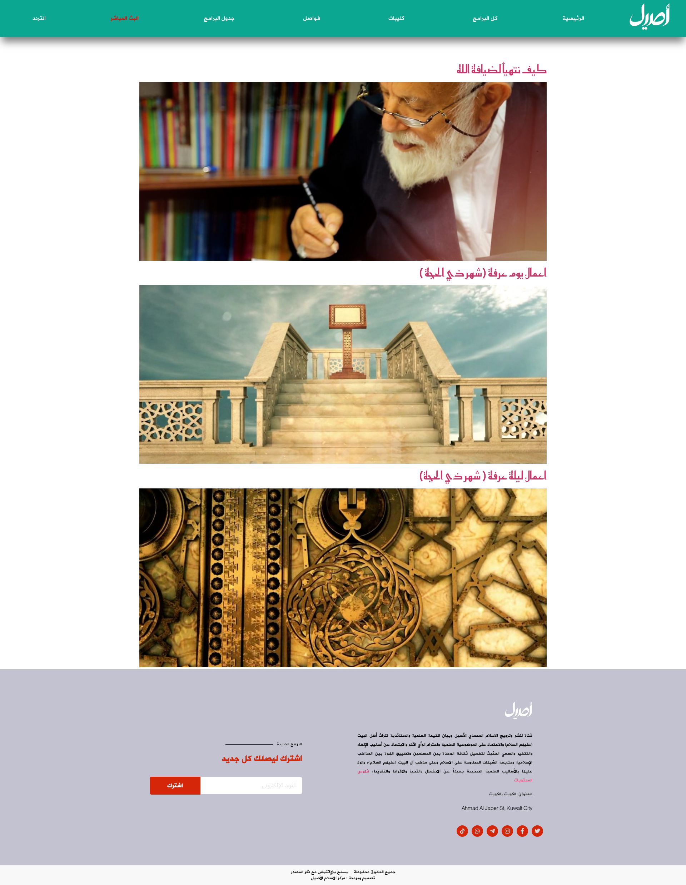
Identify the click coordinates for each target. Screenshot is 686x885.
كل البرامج (485, 18)
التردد (39, 18)
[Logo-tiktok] (462, 831)
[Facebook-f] (522, 831)
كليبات (396, 18)
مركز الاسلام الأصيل (328, 878)
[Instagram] (507, 831)
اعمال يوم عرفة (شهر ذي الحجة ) (483, 272)
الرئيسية (573, 18)
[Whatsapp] (477, 831)
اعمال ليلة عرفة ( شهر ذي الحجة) (483, 475)
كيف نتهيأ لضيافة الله (502, 69)
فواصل (311, 18)
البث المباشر (124, 18)
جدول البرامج (219, 18)
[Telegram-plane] (492, 831)
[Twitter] (537, 831)
